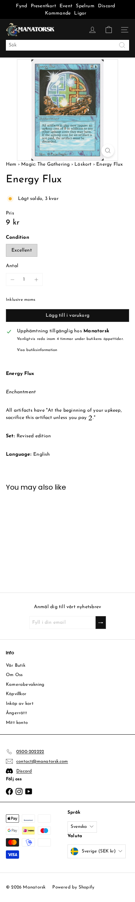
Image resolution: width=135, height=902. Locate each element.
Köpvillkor (16, 694)
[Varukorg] (109, 30)
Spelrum (85, 6)
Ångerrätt (16, 713)
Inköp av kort (20, 703)
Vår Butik (15, 665)
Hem (12, 164)
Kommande (58, 13)
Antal (12, 266)
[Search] (122, 45)
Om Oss (14, 675)
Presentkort (43, 6)
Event (67, 6)
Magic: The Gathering (45, 164)
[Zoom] (107, 150)
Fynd (21, 6)
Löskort (82, 164)
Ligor (80, 13)
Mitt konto (17, 722)
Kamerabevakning (25, 684)
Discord (106, 6)
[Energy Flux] (33, 537)
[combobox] (67, 45)
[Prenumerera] (101, 622)
